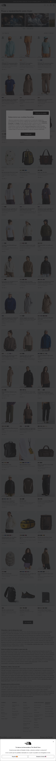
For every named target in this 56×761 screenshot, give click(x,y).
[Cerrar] (53, 741)
